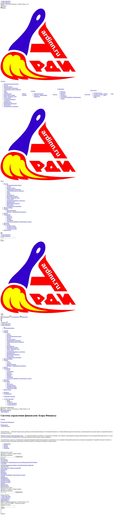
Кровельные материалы (13, 203)
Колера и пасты (11, 188)
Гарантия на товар (12, 228)
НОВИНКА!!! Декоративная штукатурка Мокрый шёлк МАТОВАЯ (19, 462)
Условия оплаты (11, 226)
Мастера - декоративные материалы (16, 212)
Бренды (6, 213)
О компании (7, 214)
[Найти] (1, 239)
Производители (5, 486)
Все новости (4, 459)
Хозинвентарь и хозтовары (14, 206)
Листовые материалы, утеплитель (16, 200)
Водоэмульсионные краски (14, 185)
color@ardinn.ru (5, 411)
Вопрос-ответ (7, 230)
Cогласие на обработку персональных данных (19, 221)
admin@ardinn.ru (6, 410)
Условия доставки (11, 227)
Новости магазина (7, 455)
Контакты (6, 223)
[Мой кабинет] (1, 233)
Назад (8, 333)
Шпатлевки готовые (12, 196)
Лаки (8, 192)
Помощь (3, 483)
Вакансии (9, 217)
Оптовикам (10, 220)
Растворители (10, 195)
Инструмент (10, 205)
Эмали (8, 193)
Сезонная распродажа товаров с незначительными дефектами (17, 465)
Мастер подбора (8, 207)
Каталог (6, 183)
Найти (2, 508)
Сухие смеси (10, 199)
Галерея (6, 209)
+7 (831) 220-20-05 (5, 1)
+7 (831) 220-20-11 (5, 2)
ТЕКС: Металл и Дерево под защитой (11, 468)
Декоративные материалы (14, 189)
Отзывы (9, 219)
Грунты (9, 186)
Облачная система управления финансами (12, 435)
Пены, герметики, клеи (13, 198)
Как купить (7, 224)
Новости (9, 216)
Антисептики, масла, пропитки (15, 190)
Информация (4, 477)
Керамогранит (10, 202)
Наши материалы (11, 210)
